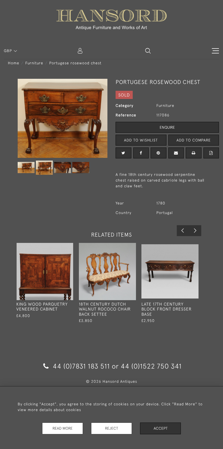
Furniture (34, 63)
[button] (148, 51)
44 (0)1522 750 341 (151, 366)
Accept (161, 428)
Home (13, 63)
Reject (111, 428)
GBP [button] (8, 51)
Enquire (167, 127)
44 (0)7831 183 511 (81, 366)
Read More (62, 428)
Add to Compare (193, 140)
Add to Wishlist (141, 140)
